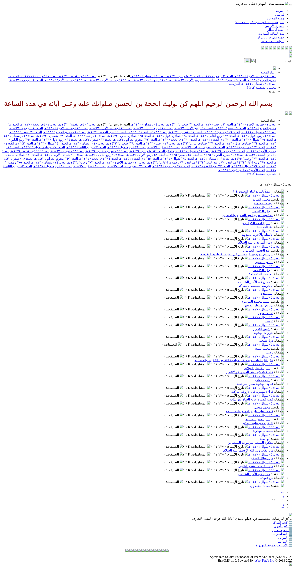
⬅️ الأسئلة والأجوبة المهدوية (274, 545)
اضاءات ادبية (265, 227)
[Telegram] (286, 48)
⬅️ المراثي (285, 537)
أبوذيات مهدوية (263, 203)
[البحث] (247, 60)
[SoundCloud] (270, 48)
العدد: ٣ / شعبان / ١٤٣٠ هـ (182, 76)
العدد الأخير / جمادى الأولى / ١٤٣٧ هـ (241, 170)
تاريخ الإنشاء (236, 195)
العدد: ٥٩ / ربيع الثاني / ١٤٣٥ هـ (105, 155)
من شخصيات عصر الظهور (256, 466)
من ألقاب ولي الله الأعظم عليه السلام (248, 450)
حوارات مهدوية (263, 332)
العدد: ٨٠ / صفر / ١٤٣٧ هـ (89, 166)
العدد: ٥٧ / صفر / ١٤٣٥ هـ (183, 155)
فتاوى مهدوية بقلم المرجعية (255, 383)
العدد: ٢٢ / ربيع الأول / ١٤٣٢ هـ (256, 135)
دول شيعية (266, 340)
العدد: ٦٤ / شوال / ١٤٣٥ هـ (177, 158)
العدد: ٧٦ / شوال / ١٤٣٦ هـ (248, 166)
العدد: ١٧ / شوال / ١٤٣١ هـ (185, 132)
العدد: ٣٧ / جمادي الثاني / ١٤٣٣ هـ (199, 143)
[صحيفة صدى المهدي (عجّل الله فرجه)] (286, 113)
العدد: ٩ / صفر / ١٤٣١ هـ (230, 80)
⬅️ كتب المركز (282, 522)
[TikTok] (266, 48)
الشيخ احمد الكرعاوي (256, 223)
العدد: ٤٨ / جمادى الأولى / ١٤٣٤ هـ (42, 147)
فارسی (279, 14)
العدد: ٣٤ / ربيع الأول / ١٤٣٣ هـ (58, 139)
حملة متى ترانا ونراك (270, 37)
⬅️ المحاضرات (282, 534)
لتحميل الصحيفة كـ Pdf (261, 87)
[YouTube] (274, 48)
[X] (282, 48)
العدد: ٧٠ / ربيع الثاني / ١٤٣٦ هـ (212, 162)
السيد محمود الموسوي (255, 301)
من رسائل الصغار (261, 458)
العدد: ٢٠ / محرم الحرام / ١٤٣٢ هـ (64, 132)
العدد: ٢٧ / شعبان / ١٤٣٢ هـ (54, 135)
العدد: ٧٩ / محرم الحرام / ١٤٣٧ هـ (129, 166)
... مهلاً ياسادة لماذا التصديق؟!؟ (253, 191)
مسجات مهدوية (263, 431)
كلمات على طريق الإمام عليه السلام (249, 411)
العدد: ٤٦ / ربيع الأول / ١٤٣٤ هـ (126, 147)
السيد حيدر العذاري (257, 419)
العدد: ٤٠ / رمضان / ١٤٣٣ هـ (87, 143)
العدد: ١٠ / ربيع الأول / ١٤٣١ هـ (193, 80)
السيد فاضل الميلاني (257, 368)
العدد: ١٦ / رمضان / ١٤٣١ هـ (221, 132)
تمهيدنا (269, 321)
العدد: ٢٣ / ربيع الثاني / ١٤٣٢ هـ (216, 135)
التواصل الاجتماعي (272, 41)
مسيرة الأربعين (274, 26)
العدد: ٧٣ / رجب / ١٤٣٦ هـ (84, 162)
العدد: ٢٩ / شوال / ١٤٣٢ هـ (256, 139)
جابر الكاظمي (261, 211)
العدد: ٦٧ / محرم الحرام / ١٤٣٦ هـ (56, 158)
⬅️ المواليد (285, 541)
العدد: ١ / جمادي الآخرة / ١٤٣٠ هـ (254, 76)
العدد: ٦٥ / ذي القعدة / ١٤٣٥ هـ (139, 158)
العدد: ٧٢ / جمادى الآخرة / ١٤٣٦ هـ (124, 162)
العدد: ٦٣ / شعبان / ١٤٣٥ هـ (212, 158)
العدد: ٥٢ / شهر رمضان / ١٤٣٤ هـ (106, 151)
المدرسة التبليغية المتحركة (255, 285)
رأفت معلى (262, 380)
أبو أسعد (265, 439)
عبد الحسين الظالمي (256, 250)
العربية (280, 10)
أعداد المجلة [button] (268, 120)
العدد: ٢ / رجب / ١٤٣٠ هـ (216, 76)
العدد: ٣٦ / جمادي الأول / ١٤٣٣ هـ (243, 143)
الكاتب (276, 199)
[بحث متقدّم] (253, 61)
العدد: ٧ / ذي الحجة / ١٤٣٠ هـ (38, 76)
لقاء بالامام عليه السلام (258, 423)
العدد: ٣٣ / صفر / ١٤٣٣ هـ (95, 139)
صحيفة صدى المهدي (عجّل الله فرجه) (259, 22)
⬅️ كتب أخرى (283, 526)
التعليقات (173, 195)
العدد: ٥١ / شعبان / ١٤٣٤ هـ (192, 151)
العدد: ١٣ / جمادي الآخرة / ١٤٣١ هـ (65, 80)
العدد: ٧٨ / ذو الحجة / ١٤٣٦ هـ (171, 166)
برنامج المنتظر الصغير (258, 305)
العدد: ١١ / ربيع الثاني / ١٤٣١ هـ (152, 80)
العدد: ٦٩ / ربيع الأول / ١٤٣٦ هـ (253, 162)
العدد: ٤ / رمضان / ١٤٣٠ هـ (147, 76)
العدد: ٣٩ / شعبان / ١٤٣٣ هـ (124, 143)
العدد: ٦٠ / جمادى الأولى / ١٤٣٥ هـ (62, 155)
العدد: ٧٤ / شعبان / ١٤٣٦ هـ (48, 162)
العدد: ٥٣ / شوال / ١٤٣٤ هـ (67, 151)
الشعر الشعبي (264, 262)
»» (282, 507)
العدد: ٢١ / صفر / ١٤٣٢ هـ (25, 132)
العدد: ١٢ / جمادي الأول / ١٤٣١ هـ (110, 80)
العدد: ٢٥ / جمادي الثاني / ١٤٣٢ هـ (129, 135)
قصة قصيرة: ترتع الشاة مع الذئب (251, 399)
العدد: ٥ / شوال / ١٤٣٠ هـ (264, 195)
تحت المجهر (265, 313)
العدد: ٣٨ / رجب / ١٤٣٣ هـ (159, 143)
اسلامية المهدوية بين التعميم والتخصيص (247, 215)
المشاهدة (267, 293)
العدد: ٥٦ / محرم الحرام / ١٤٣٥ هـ (222, 155)
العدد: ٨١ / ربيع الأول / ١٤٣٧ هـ (52, 166)
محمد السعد (262, 348)
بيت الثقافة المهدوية (271, 33)
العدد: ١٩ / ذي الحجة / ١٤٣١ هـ (107, 132)
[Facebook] (290, 48)
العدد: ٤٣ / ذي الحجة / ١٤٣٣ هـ (245, 147)
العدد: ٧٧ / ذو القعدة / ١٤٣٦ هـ (210, 166)
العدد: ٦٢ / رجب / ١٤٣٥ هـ (248, 158)
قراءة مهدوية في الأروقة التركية (252, 391)
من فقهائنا (266, 478)
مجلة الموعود (275, 18)
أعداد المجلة (268, 72)
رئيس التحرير (261, 329)
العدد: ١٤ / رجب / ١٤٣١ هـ (26, 80)
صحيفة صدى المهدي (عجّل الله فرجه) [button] (260, 3)
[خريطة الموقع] (262, 48)
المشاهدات (199, 195)
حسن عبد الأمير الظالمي (254, 282)
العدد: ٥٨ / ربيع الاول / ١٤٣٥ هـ (146, 155)
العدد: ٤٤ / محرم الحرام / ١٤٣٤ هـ (203, 147)
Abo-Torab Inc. (265, 560)
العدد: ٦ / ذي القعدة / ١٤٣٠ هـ (76, 76)
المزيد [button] (272, 91)
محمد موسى (262, 407)
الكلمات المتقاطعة (261, 274)
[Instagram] (278, 48)
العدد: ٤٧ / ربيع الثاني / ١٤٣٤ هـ (86, 147)
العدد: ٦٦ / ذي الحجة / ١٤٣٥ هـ (98, 158)
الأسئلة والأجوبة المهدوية (257, 234)
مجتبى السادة (261, 199)
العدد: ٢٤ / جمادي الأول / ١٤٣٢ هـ (173, 135)
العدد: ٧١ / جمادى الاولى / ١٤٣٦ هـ (169, 162)
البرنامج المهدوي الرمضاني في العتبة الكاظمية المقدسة (236, 254)
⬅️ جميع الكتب (282, 530)
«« (282, 492)
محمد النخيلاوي (260, 486)
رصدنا (269, 352)
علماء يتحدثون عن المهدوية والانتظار (249, 372)
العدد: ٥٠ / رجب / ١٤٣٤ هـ (228, 151)
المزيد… (234, 83)
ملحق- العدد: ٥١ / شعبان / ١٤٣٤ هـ (151, 151)
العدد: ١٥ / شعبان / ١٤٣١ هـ (258, 83)
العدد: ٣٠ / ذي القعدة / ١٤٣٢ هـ (218, 139)
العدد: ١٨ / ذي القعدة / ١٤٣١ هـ (147, 132)
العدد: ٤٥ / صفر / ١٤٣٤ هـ (163, 147)
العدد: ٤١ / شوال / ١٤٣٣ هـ (51, 143)
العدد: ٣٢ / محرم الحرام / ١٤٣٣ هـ (135, 139)
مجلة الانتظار (275, 29)
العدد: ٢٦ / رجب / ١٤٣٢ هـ (89, 135)
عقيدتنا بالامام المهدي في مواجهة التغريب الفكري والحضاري (233, 360)
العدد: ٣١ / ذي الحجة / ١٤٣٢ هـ (177, 139)
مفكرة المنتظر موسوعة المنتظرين (250, 442)
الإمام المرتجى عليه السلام (255, 242)
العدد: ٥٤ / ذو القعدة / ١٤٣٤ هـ (29, 151)
